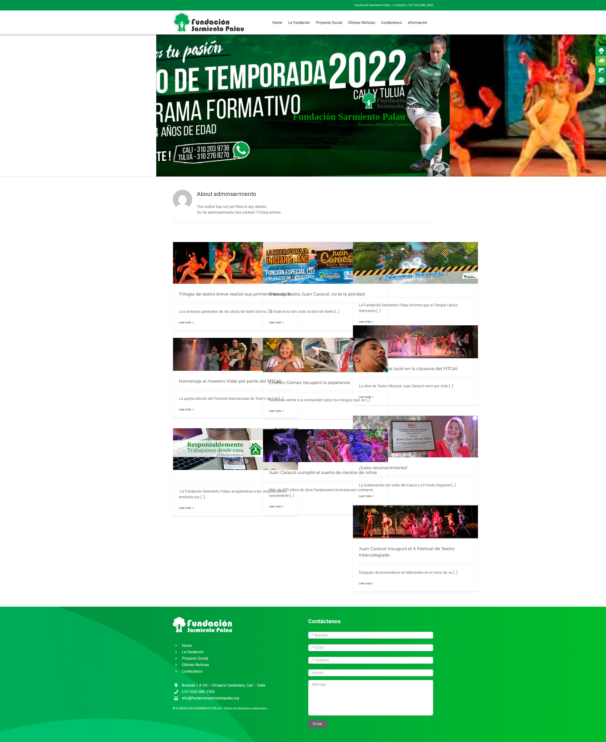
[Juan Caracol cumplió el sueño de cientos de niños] (325, 445)
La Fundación (193, 652)
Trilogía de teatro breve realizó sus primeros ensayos (235, 294)
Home (187, 645)
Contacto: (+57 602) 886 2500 (413, 5)
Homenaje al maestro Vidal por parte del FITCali (230, 381)
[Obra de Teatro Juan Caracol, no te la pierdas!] (325, 263)
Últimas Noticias (195, 664)
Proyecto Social (195, 658)
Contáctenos (192, 671)
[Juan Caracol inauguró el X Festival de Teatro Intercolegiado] (415, 521)
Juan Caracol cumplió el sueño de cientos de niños (323, 472)
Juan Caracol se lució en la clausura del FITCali (408, 368)
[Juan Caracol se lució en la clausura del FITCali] (415, 341)
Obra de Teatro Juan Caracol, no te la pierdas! (317, 294)
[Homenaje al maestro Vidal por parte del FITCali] (235, 354)
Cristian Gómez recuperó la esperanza (309, 382)
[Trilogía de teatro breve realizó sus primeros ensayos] (235, 263)
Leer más (185, 322)
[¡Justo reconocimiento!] (415, 436)
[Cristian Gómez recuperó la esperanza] (325, 355)
